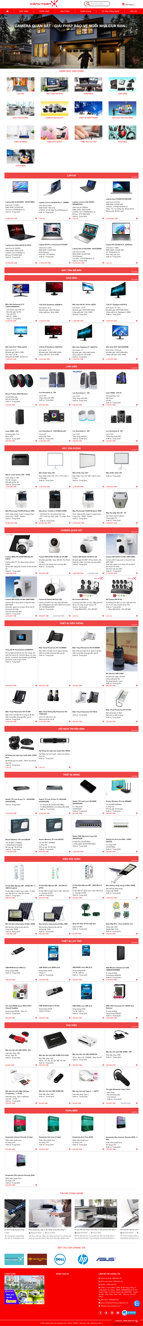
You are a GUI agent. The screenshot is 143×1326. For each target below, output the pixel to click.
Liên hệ (133, 11)
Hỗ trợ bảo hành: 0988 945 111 (111, 1281)
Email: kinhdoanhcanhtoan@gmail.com (114, 1303)
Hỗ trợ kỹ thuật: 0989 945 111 (111, 1278)
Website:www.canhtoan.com (110, 1306)
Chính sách (44, 11)
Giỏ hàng (130, 5)
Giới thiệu (23, 11)
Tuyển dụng (85, 11)
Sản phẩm (65, 11)
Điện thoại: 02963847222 (110, 1300)
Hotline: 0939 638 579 (108, 1284)
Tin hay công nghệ (110, 11)
